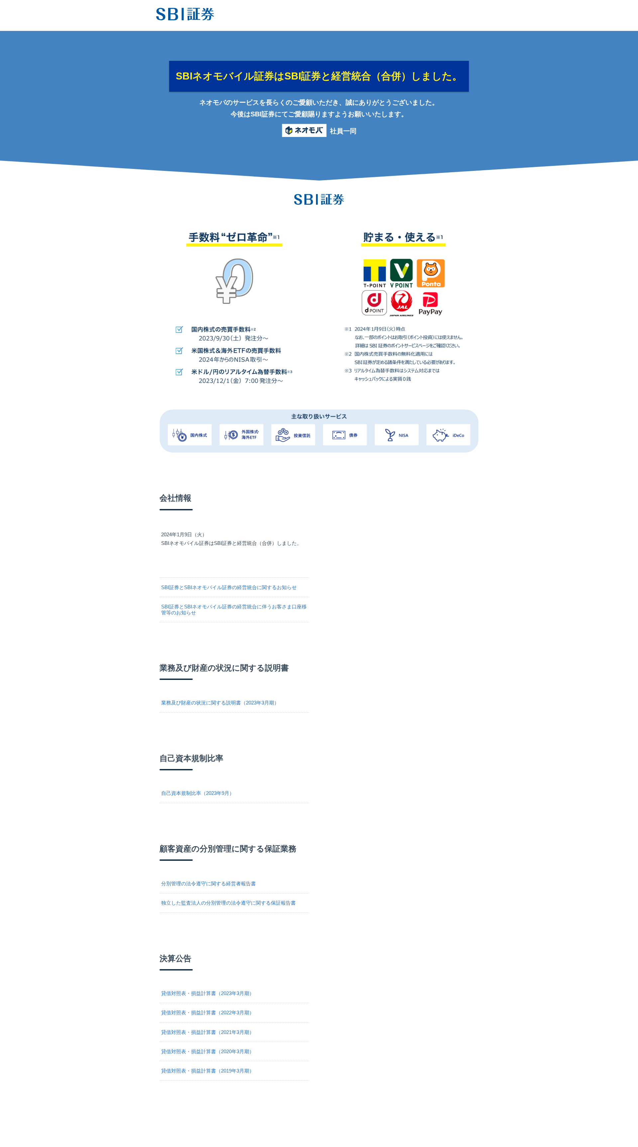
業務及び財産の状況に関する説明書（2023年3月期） (220, 702)
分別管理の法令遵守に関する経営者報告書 (208, 883)
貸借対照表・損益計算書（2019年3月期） (207, 1071)
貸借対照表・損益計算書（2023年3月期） (207, 993)
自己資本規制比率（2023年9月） (197, 793)
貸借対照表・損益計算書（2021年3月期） (207, 1032)
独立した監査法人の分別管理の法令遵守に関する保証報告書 (228, 903)
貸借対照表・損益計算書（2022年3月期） (207, 1012)
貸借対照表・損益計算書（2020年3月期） (207, 1051)
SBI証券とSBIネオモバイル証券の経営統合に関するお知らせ (229, 587)
